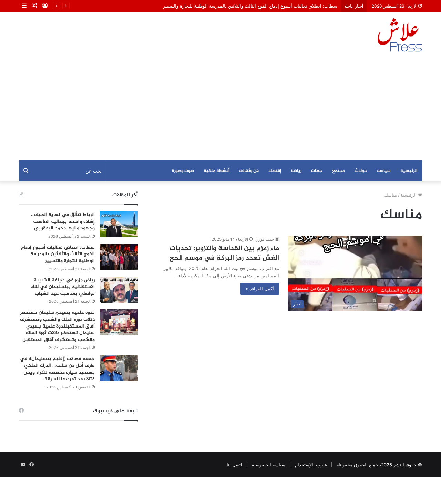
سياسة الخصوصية (268, 464)
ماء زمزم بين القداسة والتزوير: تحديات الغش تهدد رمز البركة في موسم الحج (224, 253)
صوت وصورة (183, 171)
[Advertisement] (220, 109)
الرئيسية (408, 171)
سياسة (384, 171)
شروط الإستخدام (311, 464)
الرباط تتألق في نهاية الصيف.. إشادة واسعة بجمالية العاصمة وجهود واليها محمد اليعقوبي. (63, 221)
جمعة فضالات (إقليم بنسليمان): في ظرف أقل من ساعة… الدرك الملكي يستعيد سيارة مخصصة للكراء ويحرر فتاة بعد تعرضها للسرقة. (57, 369)
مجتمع (338, 171)
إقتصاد (274, 171)
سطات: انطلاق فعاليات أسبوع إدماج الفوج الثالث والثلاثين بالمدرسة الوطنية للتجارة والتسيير (250, 6)
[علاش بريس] (399, 34)
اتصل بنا (234, 464)
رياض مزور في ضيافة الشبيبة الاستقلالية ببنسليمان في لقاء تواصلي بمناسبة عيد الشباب (63, 287)
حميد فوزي (264, 239)
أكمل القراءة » (260, 288)
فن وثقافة (249, 171)
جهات (316, 171)
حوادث (361, 171)
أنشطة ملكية (216, 171)
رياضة (296, 171)
